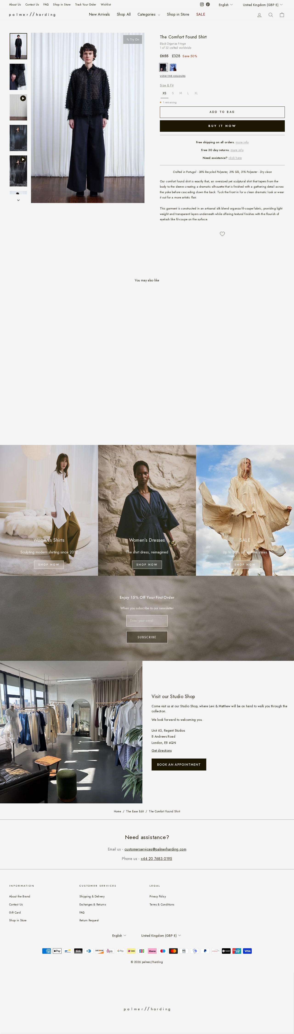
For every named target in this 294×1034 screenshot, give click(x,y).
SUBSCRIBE (147, 637)
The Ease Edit (135, 811)
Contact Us (32, 4)
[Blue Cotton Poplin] (172, 67)
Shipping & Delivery (92, 896)
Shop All (124, 14)
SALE (200, 14)
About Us (15, 4)
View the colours (172, 76)
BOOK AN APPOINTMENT (179, 764)
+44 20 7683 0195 (156, 858)
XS (165, 93)
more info (242, 142)
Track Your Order (85, 4)
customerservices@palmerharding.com (155, 849)
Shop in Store (62, 4)
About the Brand (19, 896)
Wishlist (106, 4)
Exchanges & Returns (92, 904)
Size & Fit (167, 85)
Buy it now (222, 126)
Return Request (89, 920)
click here (235, 158)
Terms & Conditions (162, 904)
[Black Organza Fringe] (163, 67)
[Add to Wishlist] (222, 234)
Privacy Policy (158, 896)
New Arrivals (99, 14)
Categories (147, 14)
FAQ (45, 4)
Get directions (162, 750)
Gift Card (15, 912)
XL (196, 93)
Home (117, 811)
